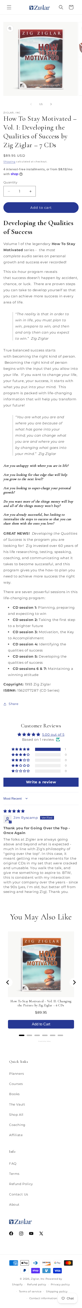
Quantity (10, 182)
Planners (16, 1074)
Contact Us (18, 1194)
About (14, 1204)
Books (14, 1094)
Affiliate (16, 1135)
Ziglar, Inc (38, 1278)
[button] (9, 7)
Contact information (43, 1298)
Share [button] (13, 704)
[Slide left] (31, 104)
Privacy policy (60, 1284)
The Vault (17, 1104)
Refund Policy (21, 1184)
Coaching (17, 1125)
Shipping (9, 161)
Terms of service (30, 1291)
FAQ (13, 1163)
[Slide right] (51, 104)
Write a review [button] (41, 782)
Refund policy (36, 1284)
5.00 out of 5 (53, 734)
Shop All (16, 1115)
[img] (14, 811)
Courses (16, 1084)
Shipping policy (57, 1291)
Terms (14, 1174)
